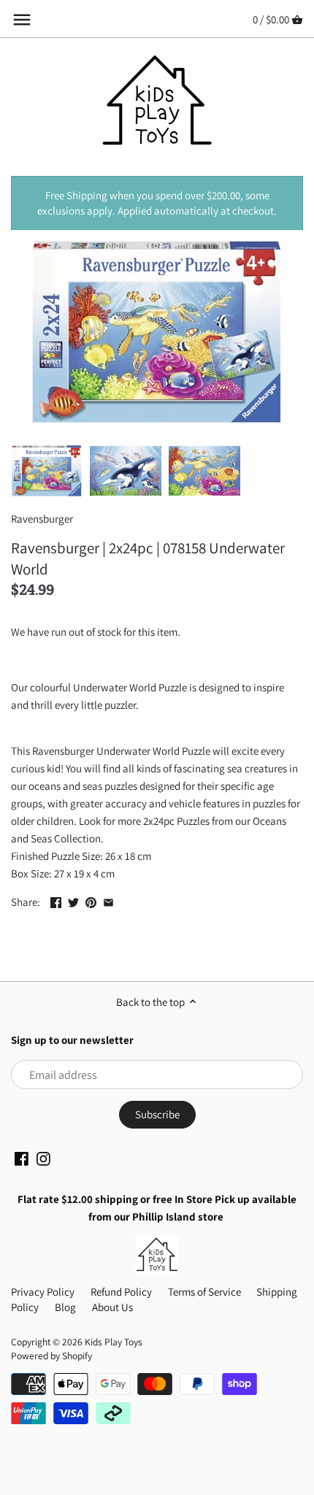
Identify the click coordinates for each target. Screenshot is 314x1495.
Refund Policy (121, 1292)
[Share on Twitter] (73, 900)
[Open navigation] (22, 20)
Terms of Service (204, 1292)
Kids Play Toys (113, 1341)
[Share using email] (108, 900)
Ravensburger (42, 519)
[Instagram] (43, 1158)
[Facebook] (21, 1158)
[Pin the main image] (90, 900)
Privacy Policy (42, 1292)
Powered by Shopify (51, 1355)
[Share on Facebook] (55, 900)
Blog (65, 1307)
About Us (112, 1307)
